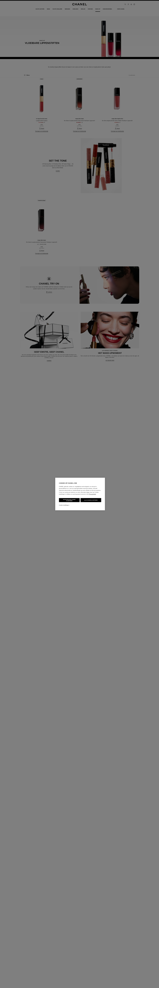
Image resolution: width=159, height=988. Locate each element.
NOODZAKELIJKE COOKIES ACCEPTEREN (69, 500)
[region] (80, 494)
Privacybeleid (92, 494)
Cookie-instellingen (64, 505)
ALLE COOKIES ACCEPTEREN (91, 500)
